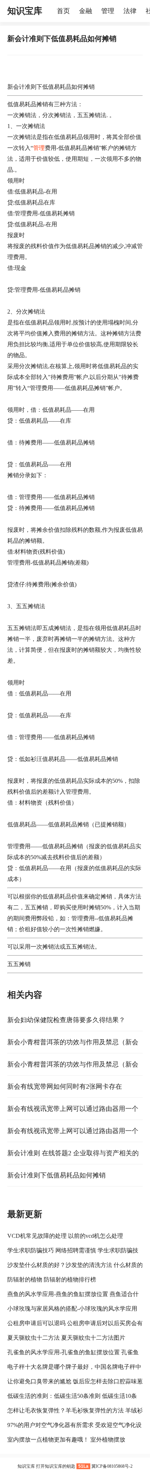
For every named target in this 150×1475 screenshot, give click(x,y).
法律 (130, 11)
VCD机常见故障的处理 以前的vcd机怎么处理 (65, 1236)
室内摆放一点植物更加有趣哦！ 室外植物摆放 (66, 1439)
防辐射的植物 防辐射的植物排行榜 (51, 1279)
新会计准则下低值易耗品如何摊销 (56, 1175)
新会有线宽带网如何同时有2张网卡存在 (64, 1086)
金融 (85, 11)
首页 (63, 11)
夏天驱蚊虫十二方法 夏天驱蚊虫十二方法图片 (66, 1338)
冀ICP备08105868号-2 (112, 1466)
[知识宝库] (53, 11)
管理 (107, 11)
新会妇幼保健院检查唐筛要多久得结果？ (66, 1020)
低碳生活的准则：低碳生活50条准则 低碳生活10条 (72, 1396)
